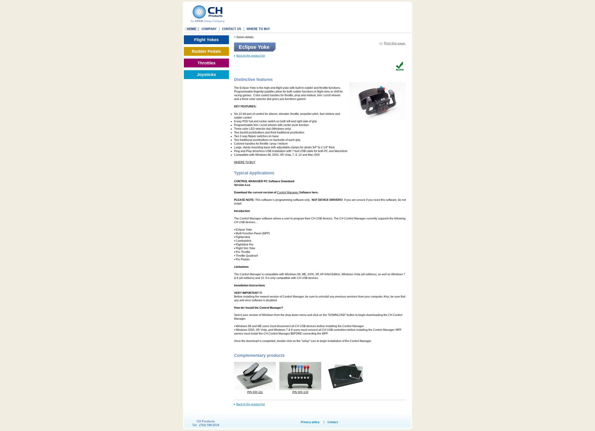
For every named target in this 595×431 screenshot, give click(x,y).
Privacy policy (310, 422)
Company (209, 29)
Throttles (206, 63)
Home (191, 29)
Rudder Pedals (206, 51)
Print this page (395, 43)
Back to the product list (250, 55)
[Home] (206, 10)
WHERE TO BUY (258, 29)
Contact (332, 422)
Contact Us (231, 29)
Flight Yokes (206, 40)
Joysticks (206, 75)
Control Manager (288, 192)
